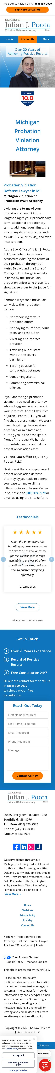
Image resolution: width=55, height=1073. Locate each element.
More (46, 39)
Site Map (28, 920)
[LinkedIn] (24, 847)
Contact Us (27, 39)
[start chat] (45, 1065)
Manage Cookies (37, 962)
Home (9, 39)
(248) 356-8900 (24, 829)
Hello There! (43, 1053)
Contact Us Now (27, 775)
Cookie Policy (15, 962)
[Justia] (38, 847)
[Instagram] (31, 847)
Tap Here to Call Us (27, 9)
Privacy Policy (27, 915)
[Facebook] (16, 847)
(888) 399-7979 (35, 493)
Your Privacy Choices (25, 957)
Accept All (18, 1055)
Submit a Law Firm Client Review (27, 620)
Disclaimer (27, 910)
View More (28, 607)
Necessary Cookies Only (18, 1063)
